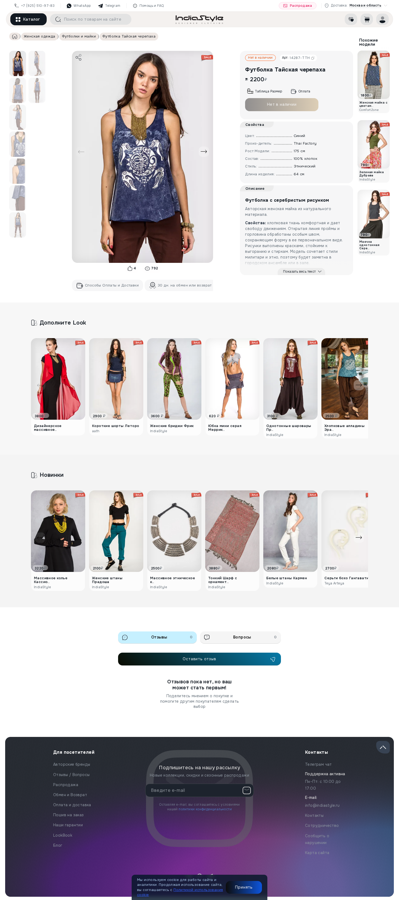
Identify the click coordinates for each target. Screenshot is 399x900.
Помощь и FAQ (152, 6)
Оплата (304, 91)
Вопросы (255, 637)
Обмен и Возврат (70, 794)
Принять (244, 887)
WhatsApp (82, 6)
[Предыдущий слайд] (81, 152)
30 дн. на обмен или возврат (185, 285)
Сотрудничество (322, 825)
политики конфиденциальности (205, 809)
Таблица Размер (268, 91)
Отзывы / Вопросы (71, 774)
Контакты (314, 815)
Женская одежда (39, 36)
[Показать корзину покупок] (366, 19)
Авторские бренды (71, 764)
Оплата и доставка (72, 804)
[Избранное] (351, 19)
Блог (57, 845)
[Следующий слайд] (204, 152)
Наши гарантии (68, 825)
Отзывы (172, 637)
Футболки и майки (79, 36)
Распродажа (301, 6)
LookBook (62, 835)
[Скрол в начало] (383, 747)
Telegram (112, 6)
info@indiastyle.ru (322, 805)
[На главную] (199, 19)
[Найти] (56, 19)
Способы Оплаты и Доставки (112, 285)
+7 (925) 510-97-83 (38, 6)
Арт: (296, 57)
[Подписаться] (247, 790)
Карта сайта (317, 852)
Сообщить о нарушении (317, 839)
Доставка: (356, 5)
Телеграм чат (318, 764)
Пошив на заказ (68, 814)
